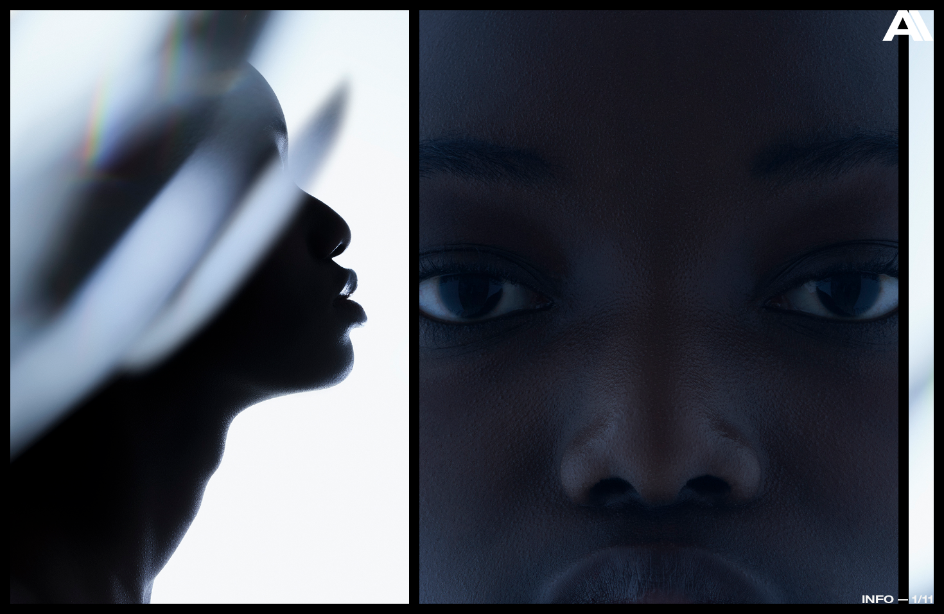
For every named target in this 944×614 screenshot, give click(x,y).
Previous (57, 275)
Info (878, 599)
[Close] (908, 29)
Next (886, 310)
